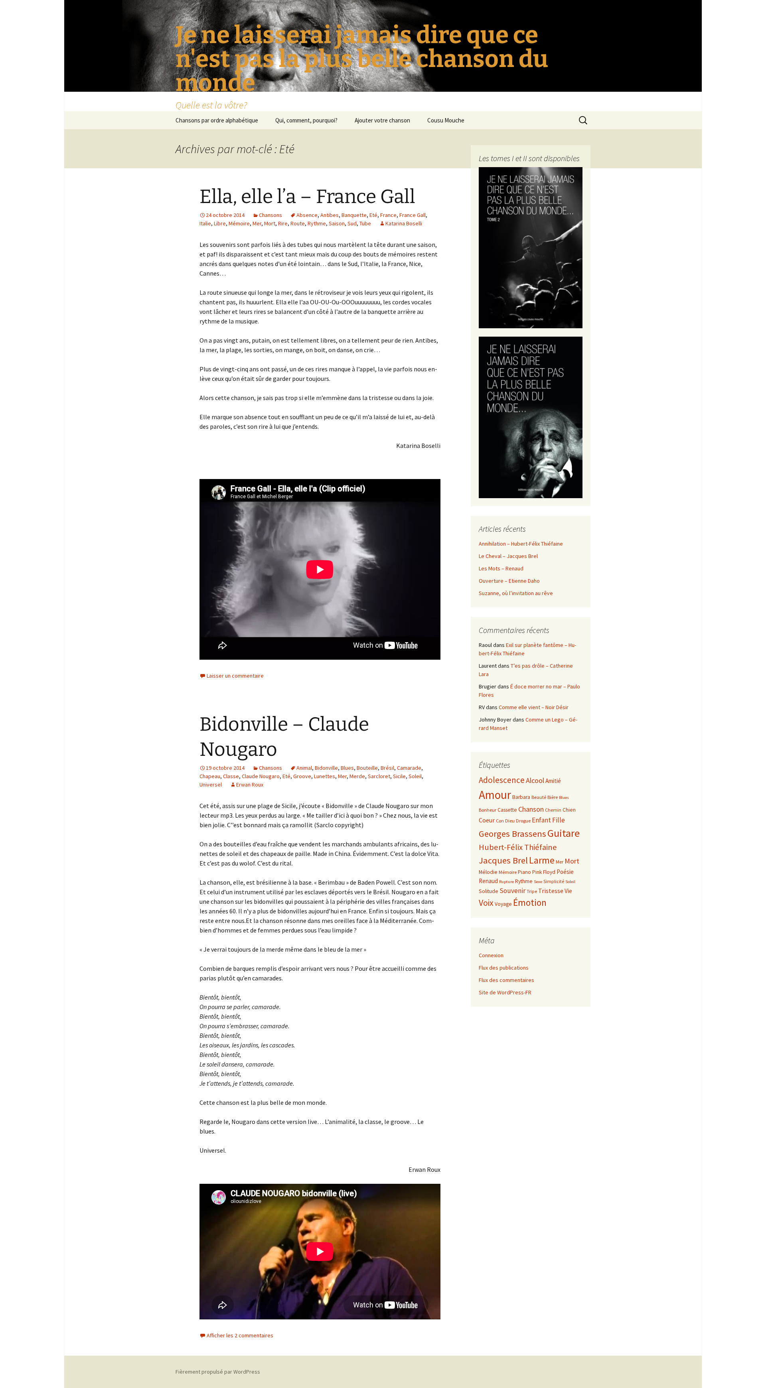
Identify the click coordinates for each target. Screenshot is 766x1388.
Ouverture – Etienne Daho (509, 580)
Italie (205, 223)
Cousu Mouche (445, 120)
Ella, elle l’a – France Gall (307, 196)
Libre (220, 223)
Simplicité (553, 881)
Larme (542, 860)
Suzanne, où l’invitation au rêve (516, 593)
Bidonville (326, 767)
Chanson (531, 809)
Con (500, 821)
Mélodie (488, 872)
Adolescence (502, 780)
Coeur (487, 820)
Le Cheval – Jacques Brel (508, 556)
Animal (304, 767)
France (388, 215)
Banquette (354, 215)
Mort (269, 223)
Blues (347, 767)
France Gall (412, 215)
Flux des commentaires (506, 980)
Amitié (553, 781)
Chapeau (209, 776)
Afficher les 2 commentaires (240, 1335)
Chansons (270, 215)
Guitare (563, 833)
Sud (352, 223)
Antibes (329, 215)
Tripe (532, 891)
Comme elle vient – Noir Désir (534, 707)
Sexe (538, 881)
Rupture (506, 881)
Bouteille (367, 767)
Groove (302, 776)
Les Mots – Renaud (501, 568)
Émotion (530, 902)
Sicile (399, 776)
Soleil (415, 776)
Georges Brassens (512, 833)
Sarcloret (379, 776)
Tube (365, 223)
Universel (210, 784)
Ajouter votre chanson (382, 120)
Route (297, 223)
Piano (524, 872)
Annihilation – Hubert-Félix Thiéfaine (521, 543)
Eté (373, 215)
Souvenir (512, 890)
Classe (231, 776)
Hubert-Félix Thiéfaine (518, 847)
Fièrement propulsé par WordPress (218, 1371)
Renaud (488, 881)
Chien (569, 809)
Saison (337, 223)
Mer (257, 223)
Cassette (507, 809)
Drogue (523, 821)
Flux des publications (504, 967)
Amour (495, 794)
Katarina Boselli (403, 223)
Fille (558, 820)
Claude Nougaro (261, 776)
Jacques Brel (503, 860)
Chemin (553, 810)
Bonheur (487, 810)
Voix (486, 902)
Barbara (521, 797)
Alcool (535, 780)
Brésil (387, 767)
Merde (357, 776)
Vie (568, 891)
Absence (307, 215)
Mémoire (239, 223)
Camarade (409, 767)
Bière (552, 797)
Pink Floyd (543, 872)
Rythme (317, 223)
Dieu (510, 821)
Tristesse (550, 891)
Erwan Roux (249, 784)
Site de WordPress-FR (505, 992)
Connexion (491, 955)
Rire (283, 223)
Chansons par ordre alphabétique (217, 120)
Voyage (503, 904)
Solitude (488, 891)
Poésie (565, 871)
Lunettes (324, 776)
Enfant (541, 820)
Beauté (538, 797)
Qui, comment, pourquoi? (306, 120)
